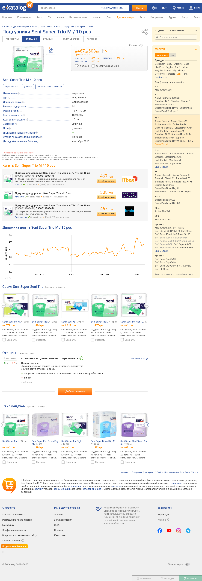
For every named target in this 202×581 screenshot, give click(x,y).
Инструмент (157, 17)
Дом (109, 17)
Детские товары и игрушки (25, 27)
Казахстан (59, 535)
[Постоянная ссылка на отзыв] (147, 359)
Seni (91, 27)
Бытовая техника (78, 17)
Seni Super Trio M (104, 321)
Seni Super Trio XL (15, 321)
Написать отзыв (27, 353)
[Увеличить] (28, 59)
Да (5, 363)
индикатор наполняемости (50, 86)
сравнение (176, 483)
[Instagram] (178, 530)
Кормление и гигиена (50, 27)
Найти (139, 8)
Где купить (12, 39)
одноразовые (80, 101)
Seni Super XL (72, 321)
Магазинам (8, 525)
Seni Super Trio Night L (135, 321)
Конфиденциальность (14, 530)
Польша (58, 530)
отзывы (116, 486)
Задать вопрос (71, 39)
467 (106, 176)
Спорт (185, 17)
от (8, 325)
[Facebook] (159, 530)
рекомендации (62, 488)
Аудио (60, 17)
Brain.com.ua (21, 217)
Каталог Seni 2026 (10, 159)
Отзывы (48, 39)
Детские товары (125, 17)
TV (49, 17)
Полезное (92, 39)
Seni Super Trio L (44, 321)
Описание (31, 39)
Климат (97, 17)
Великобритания (63, 519)
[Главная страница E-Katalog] (17, 8)
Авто (142, 17)
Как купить (134, 45)
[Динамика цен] (105, 51)
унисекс (28, 86)
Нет (13, 363)
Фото (39, 17)
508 (106, 192)
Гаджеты (7, 17)
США (56, 525)
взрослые (78, 93)
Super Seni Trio (11, 86)
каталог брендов (92, 488)
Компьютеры (24, 17)
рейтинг (39, 488)
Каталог (6, 27)
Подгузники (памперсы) (74, 27)
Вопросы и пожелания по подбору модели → (175, 274)
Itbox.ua (18, 184)
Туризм (172, 17)
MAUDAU (19, 197)
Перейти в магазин (106, 181)
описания (76, 486)
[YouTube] (169, 530)
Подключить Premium (14, 546)
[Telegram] (188, 530)
